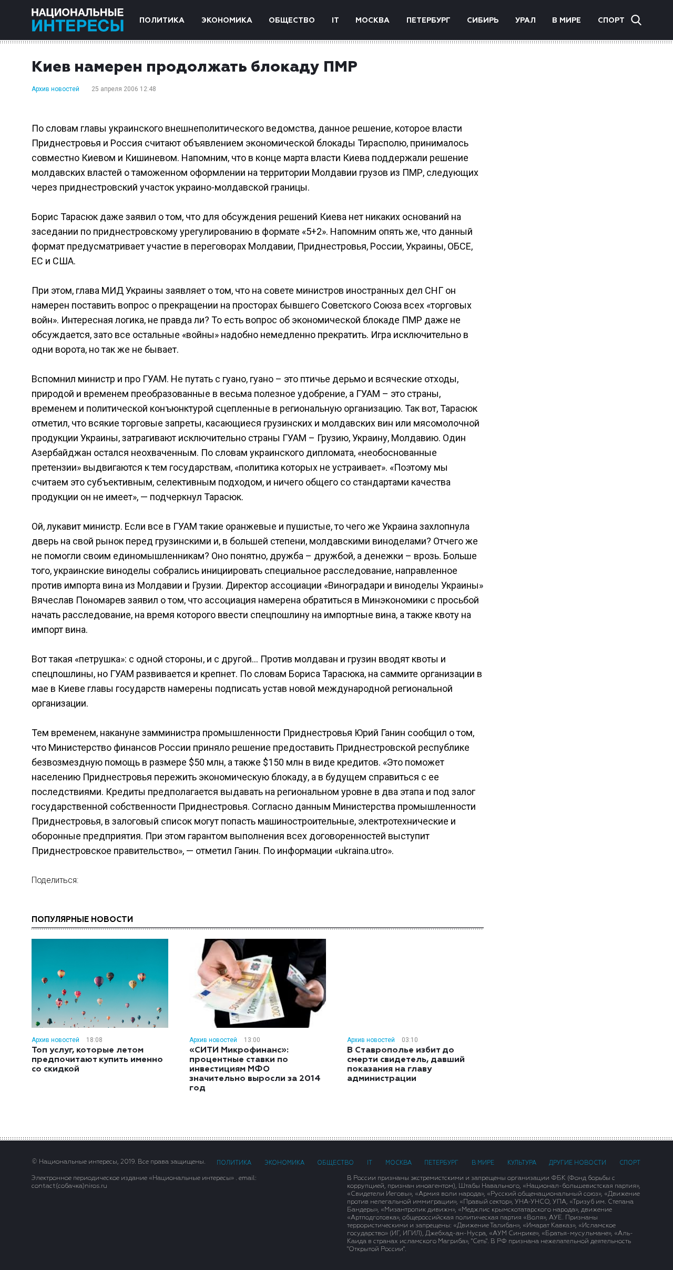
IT (335, 20)
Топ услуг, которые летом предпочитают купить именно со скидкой (97, 1060)
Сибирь (482, 20)
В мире (566, 20)
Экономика (226, 20)
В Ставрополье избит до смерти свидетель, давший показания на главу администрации (406, 1064)
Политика (162, 20)
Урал (525, 20)
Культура (521, 1163)
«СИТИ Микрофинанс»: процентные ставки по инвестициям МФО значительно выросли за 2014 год (255, 1069)
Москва (372, 20)
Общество (292, 20)
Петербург (428, 20)
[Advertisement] (573, 208)
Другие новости (577, 1163)
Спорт (611, 20)
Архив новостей (55, 89)
